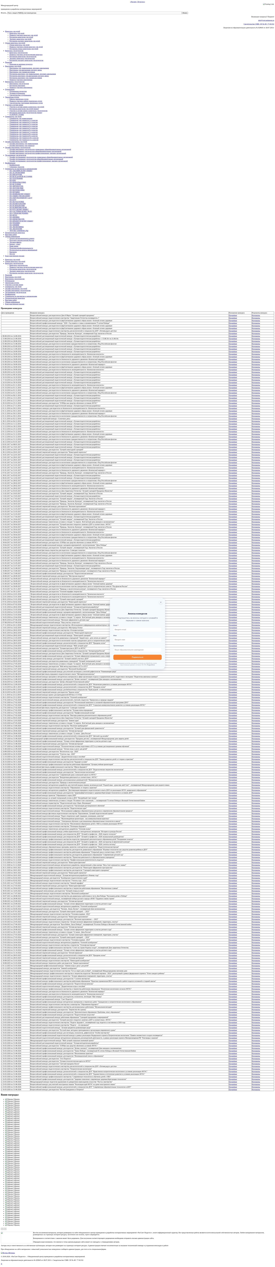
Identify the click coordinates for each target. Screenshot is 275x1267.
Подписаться (137, 657)
